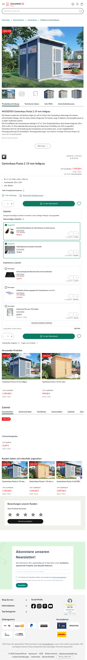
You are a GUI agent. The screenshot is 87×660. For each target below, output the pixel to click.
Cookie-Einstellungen (20, 657)
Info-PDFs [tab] (49, 104)
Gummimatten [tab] (7, 412)
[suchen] (80, 11)
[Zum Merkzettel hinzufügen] (79, 203)
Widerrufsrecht (51, 654)
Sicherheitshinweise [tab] (66, 104)
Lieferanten (35, 657)
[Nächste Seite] (80, 94)
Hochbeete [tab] (41, 412)
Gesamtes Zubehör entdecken (41, 323)
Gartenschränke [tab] (25, 412)
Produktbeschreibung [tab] (10, 104)
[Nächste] (81, 412)
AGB (41, 654)
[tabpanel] (42, 128)
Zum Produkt (20, 230)
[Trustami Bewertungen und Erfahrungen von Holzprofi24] (70, 606)
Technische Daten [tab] (32, 104)
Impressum (32, 654)
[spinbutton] (7, 204)
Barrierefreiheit (48, 657)
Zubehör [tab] (71, 412)
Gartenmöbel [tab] (57, 412)
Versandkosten (48, 644)
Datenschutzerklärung (68, 654)
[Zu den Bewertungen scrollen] (74, 158)
